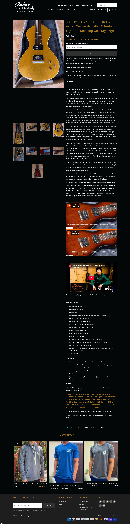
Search (61, 507)
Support (102, 10)
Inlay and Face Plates (77, 10)
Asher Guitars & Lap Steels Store (27, 516)
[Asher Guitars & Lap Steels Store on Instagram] (100, 505)
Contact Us (62, 501)
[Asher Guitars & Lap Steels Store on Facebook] (103, 501)
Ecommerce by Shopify (110, 516)
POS (99, 516)
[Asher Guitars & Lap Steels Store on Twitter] (100, 501)
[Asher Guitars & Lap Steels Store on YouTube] (107, 501)
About (93, 10)
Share (78, 427)
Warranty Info (83, 504)
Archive (61, 10)
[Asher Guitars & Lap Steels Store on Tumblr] (114, 501)
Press (71, 5)
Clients (78, 5)
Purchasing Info (83, 501)
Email (102, 427)
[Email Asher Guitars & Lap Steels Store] (103, 505)
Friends (61, 504)
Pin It (86, 427)
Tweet (70, 427)
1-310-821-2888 (62, 5)
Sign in (92, 5)
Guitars (49, 10)
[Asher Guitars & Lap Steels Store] (25, 8)
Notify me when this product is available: (77, 43)
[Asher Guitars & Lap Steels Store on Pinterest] (110, 501)
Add (94, 427)
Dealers (85, 5)
